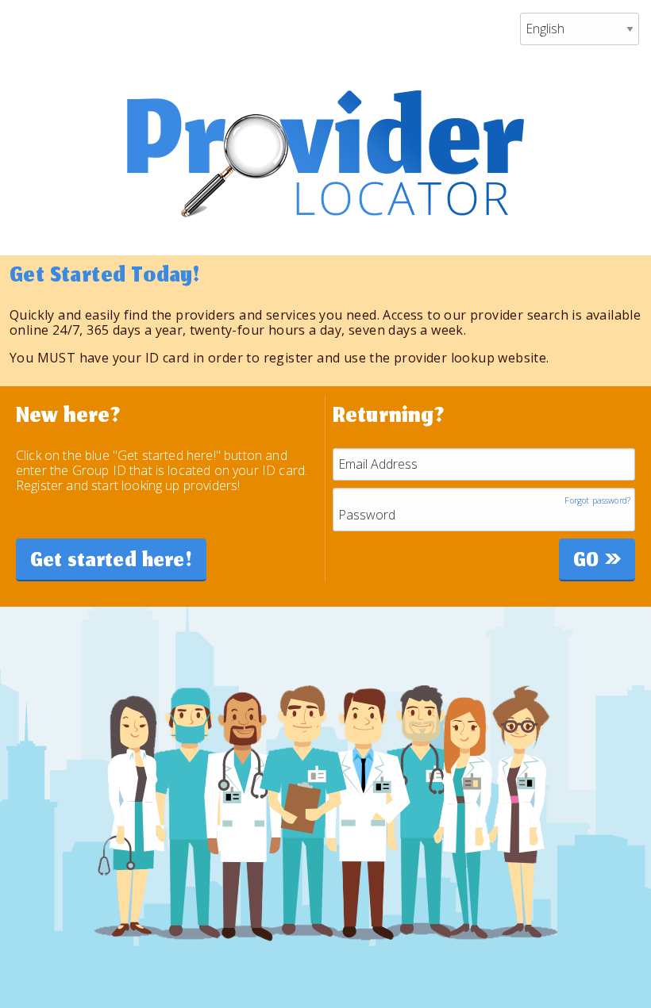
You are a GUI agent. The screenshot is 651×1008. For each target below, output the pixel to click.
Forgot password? (597, 500)
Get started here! (111, 562)
